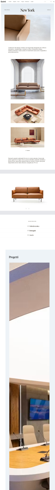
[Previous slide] (26, 208)
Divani (5, 9)
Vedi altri (28, 150)
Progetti (22, 1)
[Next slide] (29, 208)
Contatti (32, 1)
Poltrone (8, 9)
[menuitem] (53, 1)
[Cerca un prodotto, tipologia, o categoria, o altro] (51, 1)
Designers (14, 1)
